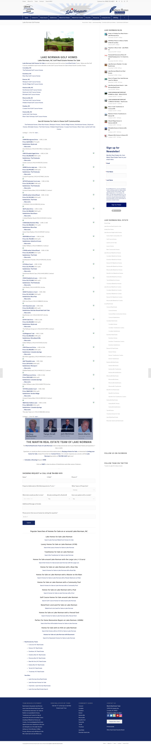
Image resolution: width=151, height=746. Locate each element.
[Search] (124, 17)
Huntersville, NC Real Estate (37, 655)
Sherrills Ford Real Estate (113, 389)
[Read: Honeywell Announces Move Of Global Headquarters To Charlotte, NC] (105, 55)
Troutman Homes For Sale (113, 414)
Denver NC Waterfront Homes (114, 263)
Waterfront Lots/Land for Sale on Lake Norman (59, 608)
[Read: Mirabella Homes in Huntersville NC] (105, 128)
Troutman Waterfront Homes (114, 283)
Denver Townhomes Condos (116, 355)
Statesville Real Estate (112, 400)
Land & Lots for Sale (112, 242)
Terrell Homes (110, 410)
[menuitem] (25, 1)
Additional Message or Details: (32, 504)
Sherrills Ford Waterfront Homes (115, 273)
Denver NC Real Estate (112, 348)
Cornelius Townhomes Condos (116, 327)
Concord (81, 706)
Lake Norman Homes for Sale (37, 682)
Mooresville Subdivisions (115, 382)
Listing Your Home (109, 229)
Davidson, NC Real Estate (36, 651)
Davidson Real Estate (112, 334)
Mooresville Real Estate (112, 376)
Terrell (80, 724)
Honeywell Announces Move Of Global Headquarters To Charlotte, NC (118, 57)
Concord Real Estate (112, 307)
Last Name (109, 180)
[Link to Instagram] (124, 1)
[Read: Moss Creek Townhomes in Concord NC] (105, 107)
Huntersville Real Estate (112, 362)
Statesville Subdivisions (114, 407)
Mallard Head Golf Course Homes (33, 102)
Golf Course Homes (111, 239)
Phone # (74, 477)
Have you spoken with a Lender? (81, 495)
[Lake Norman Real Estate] (28, 9)
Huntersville (82, 715)
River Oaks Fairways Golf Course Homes (35, 116)
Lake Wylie (81, 730)
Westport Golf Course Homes (32, 82)
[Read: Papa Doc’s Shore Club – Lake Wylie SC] (105, 48)
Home (24, 1)
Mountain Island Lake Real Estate (115, 420)
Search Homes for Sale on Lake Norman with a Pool (59, 593)
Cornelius (81, 708)
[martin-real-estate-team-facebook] (108, 716)
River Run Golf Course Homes (31, 76)
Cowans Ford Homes (70, 127)
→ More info (27, 146)
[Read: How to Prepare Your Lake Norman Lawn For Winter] (105, 79)
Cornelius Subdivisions (114, 331)
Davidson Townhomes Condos (116, 341)
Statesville (81, 722)
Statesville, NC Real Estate (36, 665)
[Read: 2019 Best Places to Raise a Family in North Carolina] (105, 41)
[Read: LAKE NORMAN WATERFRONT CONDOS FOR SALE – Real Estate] (105, 100)
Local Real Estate (70, 63)
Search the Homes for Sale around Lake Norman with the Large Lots (59, 562)
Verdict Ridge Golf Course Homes (33, 84)
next (36, 132)
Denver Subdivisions (114, 358)
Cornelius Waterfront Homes (114, 256)
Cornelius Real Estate (112, 321)
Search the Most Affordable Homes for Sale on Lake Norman (59, 623)
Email (108, 163)
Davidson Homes (113, 338)
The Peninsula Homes (31, 124)
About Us (30, 1)
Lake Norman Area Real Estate (38, 679)
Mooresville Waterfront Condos (115, 300)
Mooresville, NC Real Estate (37, 658)
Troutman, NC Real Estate (36, 671)
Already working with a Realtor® (57, 495)
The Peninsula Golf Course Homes (33, 70)
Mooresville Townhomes (115, 386)
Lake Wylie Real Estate (112, 417)
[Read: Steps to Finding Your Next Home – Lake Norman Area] (105, 34)
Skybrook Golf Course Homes (32, 92)
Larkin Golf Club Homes (30, 114)
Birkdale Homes (33, 127)
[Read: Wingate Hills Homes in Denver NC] (105, 136)
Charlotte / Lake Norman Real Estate (40, 685)
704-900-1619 (62, 456)
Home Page (107, 223)
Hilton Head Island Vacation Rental (115, 730)
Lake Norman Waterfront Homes (112, 253)
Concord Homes (113, 310)
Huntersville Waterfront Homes (114, 266)
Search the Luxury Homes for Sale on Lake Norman (59, 547)
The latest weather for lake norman (116, 446)
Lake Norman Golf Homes (31, 22)
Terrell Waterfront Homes (113, 280)
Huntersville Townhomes (115, 369)
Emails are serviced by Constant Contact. (116, 199)
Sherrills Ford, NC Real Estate (37, 661)
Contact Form (55, 454)
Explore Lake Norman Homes (56, 743)
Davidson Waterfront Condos (114, 293)
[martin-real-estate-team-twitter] (111, 716)
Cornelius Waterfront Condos (114, 290)
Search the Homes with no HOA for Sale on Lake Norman (59, 631)
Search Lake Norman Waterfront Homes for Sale (59, 540)
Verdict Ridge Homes (67, 124)
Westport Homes (55, 124)
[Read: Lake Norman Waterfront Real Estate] (105, 71)
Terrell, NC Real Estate (35, 668)
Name (25, 477)
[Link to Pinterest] (127, 1)
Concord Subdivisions (114, 317)
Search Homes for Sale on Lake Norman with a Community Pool (59, 585)
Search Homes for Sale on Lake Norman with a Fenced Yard (59, 616)
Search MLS (49, 1)
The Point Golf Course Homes (32, 100)
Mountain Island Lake (84, 732)
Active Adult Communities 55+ (114, 235)
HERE (44, 460)
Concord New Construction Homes (117, 314)
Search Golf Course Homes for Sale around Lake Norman (59, 600)
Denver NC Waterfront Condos (114, 297)
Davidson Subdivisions (114, 345)
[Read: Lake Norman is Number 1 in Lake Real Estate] (105, 64)
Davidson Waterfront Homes (114, 259)
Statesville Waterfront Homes (114, 276)
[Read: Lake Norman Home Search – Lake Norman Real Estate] (105, 86)
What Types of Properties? (80, 486)
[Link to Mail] (116, 1)
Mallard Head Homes (56, 127)
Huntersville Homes (113, 365)
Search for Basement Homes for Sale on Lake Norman (59, 638)
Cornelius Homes (113, 324)
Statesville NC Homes (114, 403)
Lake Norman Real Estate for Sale (112, 226)
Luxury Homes (110, 246)
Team (36, 1)
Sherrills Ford (82, 720)
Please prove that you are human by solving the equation (40, 513)
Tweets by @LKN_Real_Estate (113, 466)
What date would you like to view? (33, 495)
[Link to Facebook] (119, 1)
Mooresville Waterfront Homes (114, 270)
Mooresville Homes (113, 379)
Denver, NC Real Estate (35, 648)
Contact (41, 1)
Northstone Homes (81, 124)
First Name (109, 171)
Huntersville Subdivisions (115, 372)
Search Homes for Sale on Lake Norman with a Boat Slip (59, 570)
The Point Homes (44, 127)
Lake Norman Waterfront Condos (112, 287)
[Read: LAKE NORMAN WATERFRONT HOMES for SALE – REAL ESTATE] (105, 93)
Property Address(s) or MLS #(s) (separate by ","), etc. (39, 486)
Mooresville (82, 717)
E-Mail (49, 477)
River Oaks (81, 127)
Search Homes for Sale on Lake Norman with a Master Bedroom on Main (59, 578)
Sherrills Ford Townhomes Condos (117, 396)
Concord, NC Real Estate (36, 644)
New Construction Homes (113, 249)
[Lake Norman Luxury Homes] (1, 373)
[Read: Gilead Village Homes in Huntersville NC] (105, 121)
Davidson (81, 710)
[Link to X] (122, 1)
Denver (80, 713)
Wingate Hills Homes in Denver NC (118, 135)
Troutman (81, 726)
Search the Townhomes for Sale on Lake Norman (59, 555)
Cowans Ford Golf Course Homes (33, 108)
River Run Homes (43, 124)
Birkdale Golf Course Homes (31, 94)
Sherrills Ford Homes (114, 393)
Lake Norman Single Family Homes (113, 232)
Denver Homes (112, 352)
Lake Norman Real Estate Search (38, 689)
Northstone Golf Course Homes (32, 90)
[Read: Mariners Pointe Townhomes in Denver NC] (105, 114)
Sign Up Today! (116, 205)
